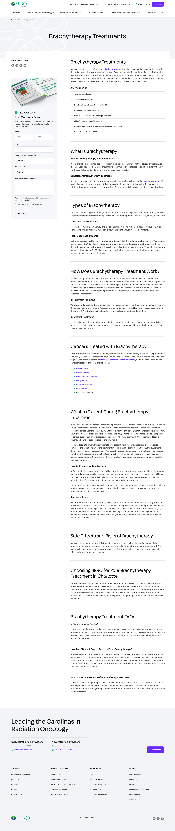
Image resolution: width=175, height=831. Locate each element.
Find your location (22, 750)
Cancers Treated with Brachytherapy (88, 110)
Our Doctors (15, 784)
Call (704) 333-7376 (63, 750)
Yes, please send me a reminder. (29, 204)
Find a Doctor (101, 4)
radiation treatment (112, 69)
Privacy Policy (134, 794)
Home (13, 20)
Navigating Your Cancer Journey (63, 784)
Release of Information (79, 4)
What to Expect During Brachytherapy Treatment (92, 116)
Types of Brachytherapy (83, 99)
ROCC (131, 784)
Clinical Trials (16, 794)
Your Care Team (56, 774)
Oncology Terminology (98, 794)
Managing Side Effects (59, 794)
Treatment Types (96, 13)
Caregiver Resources (98, 784)
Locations (151, 13)
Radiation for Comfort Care (61, 789)
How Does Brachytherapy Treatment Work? (90, 105)
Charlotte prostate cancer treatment (117, 360)
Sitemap (132, 799)
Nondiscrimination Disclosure (140, 789)
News (92, 4)
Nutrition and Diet (97, 789)
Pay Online (158, 4)
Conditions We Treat (70, 13)
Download (20, 213)
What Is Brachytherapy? (83, 94)
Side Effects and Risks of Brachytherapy (89, 121)
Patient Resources (97, 779)
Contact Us (125, 4)
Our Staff (14, 789)
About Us (16, 13)
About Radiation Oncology (41, 13)
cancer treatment (151, 181)
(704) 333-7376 (144, 4)
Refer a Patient (114, 4)
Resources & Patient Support (125, 13)
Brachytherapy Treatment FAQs (86, 132)
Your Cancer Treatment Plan (61, 779)
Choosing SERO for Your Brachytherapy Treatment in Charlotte (98, 126)
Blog (91, 774)
